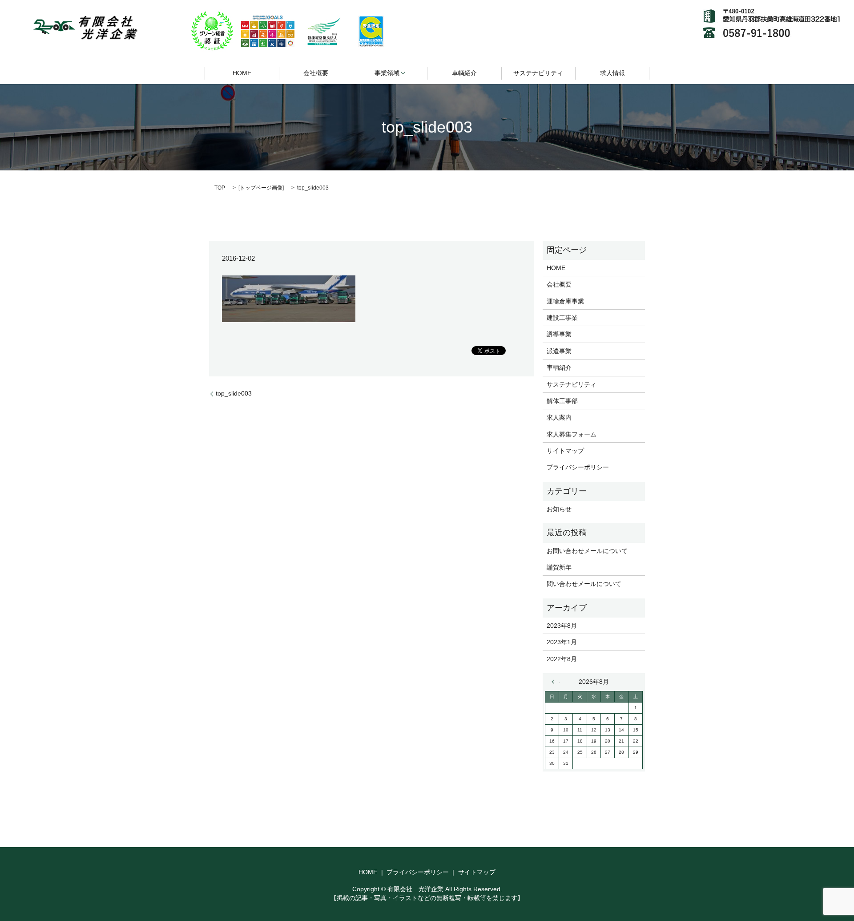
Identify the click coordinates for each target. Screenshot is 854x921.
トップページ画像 (261, 188)
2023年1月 (562, 642)
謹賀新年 (559, 567)
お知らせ (559, 509)
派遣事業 (559, 351)
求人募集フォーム (571, 434)
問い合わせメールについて (584, 583)
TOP (219, 188)
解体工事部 (562, 400)
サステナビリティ (538, 73)
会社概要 (315, 73)
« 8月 (556, 682)
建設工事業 (562, 317)
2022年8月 (562, 658)
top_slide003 (234, 393)
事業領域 (387, 73)
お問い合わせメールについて (587, 550)
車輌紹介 (464, 73)
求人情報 (612, 73)
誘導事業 (559, 334)
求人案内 (559, 417)
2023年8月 (562, 625)
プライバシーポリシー (578, 467)
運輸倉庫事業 (565, 301)
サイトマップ (565, 450)
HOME (242, 73)
